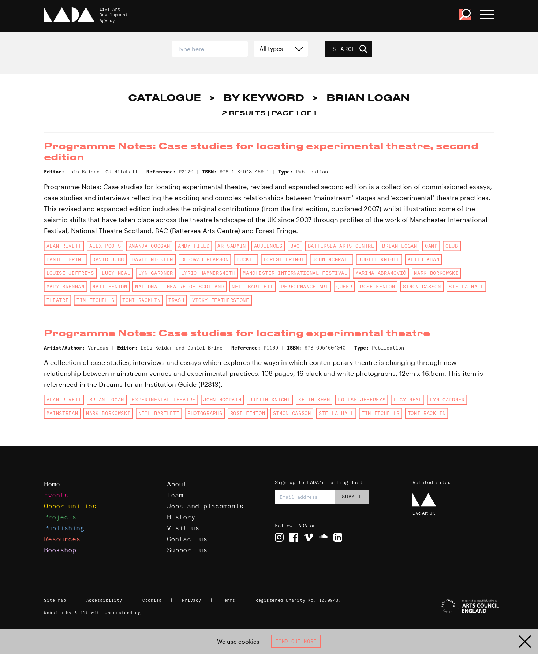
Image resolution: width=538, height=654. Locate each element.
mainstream (62, 413)
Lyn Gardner (155, 273)
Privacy (191, 600)
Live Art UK (424, 513)
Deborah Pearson (205, 259)
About (177, 484)
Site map (55, 600)
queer (344, 286)
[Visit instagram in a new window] (279, 537)
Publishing (64, 528)
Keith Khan (424, 259)
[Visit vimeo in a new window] (308, 537)
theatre (57, 300)
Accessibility (104, 600)
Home (52, 484)
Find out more (296, 641)
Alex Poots (105, 246)
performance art (305, 286)
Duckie (245, 259)
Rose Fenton (377, 286)
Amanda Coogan (149, 246)
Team (175, 495)
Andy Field (194, 246)
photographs (204, 413)
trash (176, 300)
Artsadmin (231, 246)
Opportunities (70, 506)
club (451, 246)
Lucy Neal (116, 273)
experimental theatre (163, 400)
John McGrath (332, 259)
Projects (60, 517)
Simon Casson (422, 286)
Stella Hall (466, 286)
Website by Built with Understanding (92, 612)
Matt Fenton (109, 286)
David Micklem (152, 259)
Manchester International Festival (295, 273)
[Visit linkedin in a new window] (337, 537)
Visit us (183, 528)
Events (56, 495)
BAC (295, 246)
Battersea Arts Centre (341, 246)
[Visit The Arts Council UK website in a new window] (454, 606)
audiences (268, 246)
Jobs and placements (205, 506)
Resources (62, 539)
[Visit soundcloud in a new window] (323, 537)
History (181, 517)
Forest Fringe (284, 259)
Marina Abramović (380, 273)
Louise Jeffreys (70, 273)
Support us (187, 550)
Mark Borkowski (436, 273)
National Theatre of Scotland (179, 286)
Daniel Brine (65, 259)
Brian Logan (399, 246)
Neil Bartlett (252, 286)
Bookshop (60, 550)
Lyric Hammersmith (208, 273)
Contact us (187, 539)
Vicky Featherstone (220, 300)
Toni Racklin (141, 300)
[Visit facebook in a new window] (293, 537)
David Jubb (108, 259)
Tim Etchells (95, 300)
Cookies (152, 600)
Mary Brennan (65, 286)
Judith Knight (379, 259)
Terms (228, 600)
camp (431, 246)
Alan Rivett (63, 246)
